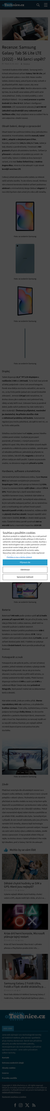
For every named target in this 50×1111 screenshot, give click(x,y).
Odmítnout (25, 569)
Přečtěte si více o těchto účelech (19, 557)
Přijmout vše (25, 562)
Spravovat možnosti (25, 577)
